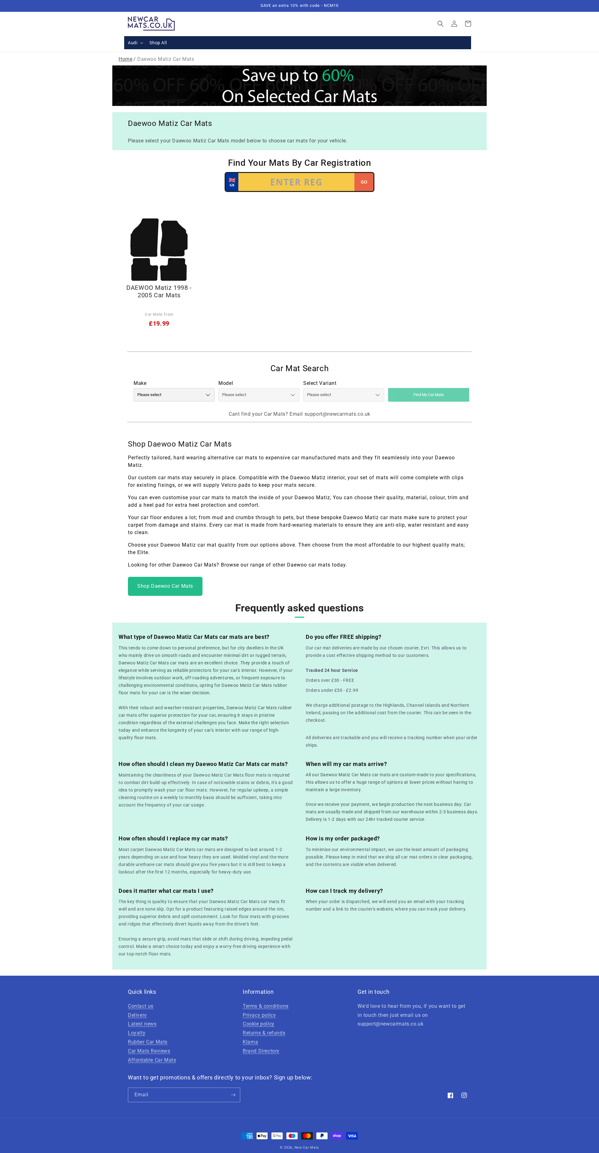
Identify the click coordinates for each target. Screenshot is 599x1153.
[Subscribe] (233, 1095)
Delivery (137, 1015)
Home (125, 59)
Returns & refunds (264, 1033)
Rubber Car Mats (148, 1042)
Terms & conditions (266, 1006)
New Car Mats (307, 1148)
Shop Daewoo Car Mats (165, 586)
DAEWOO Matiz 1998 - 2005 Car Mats (159, 291)
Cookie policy (259, 1024)
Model (225, 383)
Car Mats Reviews (149, 1051)
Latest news (142, 1024)
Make (140, 383)
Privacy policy (259, 1015)
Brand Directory (261, 1051)
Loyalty (136, 1033)
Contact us (140, 1006)
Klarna (250, 1042)
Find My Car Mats (428, 394)
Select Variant (319, 383)
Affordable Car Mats (152, 1060)
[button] (135, 42)
